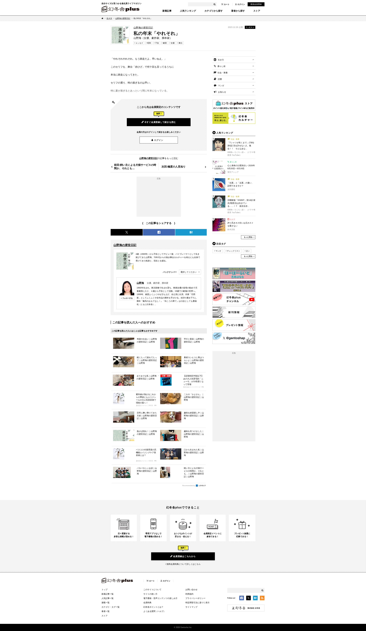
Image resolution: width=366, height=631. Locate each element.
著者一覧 (106, 611)
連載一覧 (106, 602)
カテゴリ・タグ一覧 (111, 607)
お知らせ (222, 92)
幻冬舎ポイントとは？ (153, 607)
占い (248, 251)
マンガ (221, 85)
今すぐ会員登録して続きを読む (160, 122)
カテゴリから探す (213, 11)
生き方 (109, 18)
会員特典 (147, 602)
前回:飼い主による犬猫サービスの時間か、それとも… (135, 166)
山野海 (140, 282)
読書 (220, 79)
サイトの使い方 (150, 594)
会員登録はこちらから (184, 556)
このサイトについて (152, 589)
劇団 (165, 43)
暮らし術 (221, 66)
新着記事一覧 (108, 594)
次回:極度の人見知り (174, 166)
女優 (173, 43)
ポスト (251, 27)
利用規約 (189, 594)
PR (203, 387)
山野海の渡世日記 (122, 18)
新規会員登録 (256, 4)
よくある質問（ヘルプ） (154, 611)
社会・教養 (223, 73)
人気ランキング (188, 11)
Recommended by (188, 485)
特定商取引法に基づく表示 (197, 602)
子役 (157, 43)
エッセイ (139, 43)
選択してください (189, 272)
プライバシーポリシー (195, 598)
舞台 (180, 43)
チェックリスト (233, 251)
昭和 (149, 43)
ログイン (241, 4)
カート (226, 4)
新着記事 (167, 11)
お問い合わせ (191, 589)
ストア (256, 11)
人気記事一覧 (108, 598)
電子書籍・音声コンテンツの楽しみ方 (160, 598)
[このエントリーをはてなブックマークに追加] (255, 598)
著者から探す (238, 11)
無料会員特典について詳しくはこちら (184, 564)
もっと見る (248, 237)
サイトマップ (191, 607)
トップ (105, 589)
